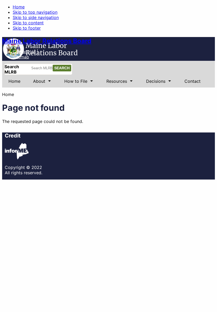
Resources (113, 83)
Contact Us (24, 51)
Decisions (152, 83)
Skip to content (28, 22)
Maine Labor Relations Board (46, 41)
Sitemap (21, 56)
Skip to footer (27, 28)
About (36, 83)
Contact (192, 81)
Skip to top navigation (35, 12)
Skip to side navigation (36, 17)
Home (19, 7)
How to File (72, 83)
